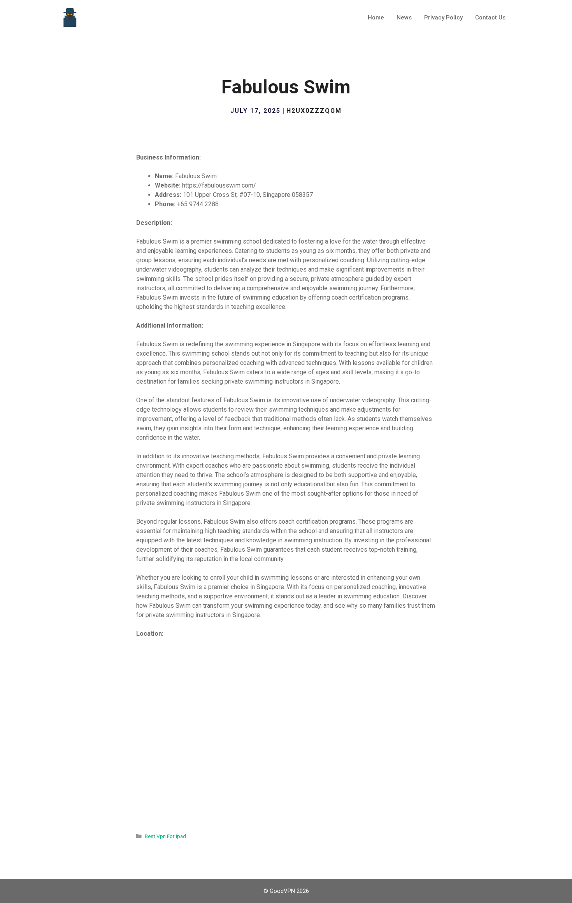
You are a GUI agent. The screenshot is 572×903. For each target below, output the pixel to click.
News (404, 17)
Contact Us (490, 17)
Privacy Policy (443, 17)
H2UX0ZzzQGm (314, 110)
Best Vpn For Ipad (165, 836)
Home (376, 17)
